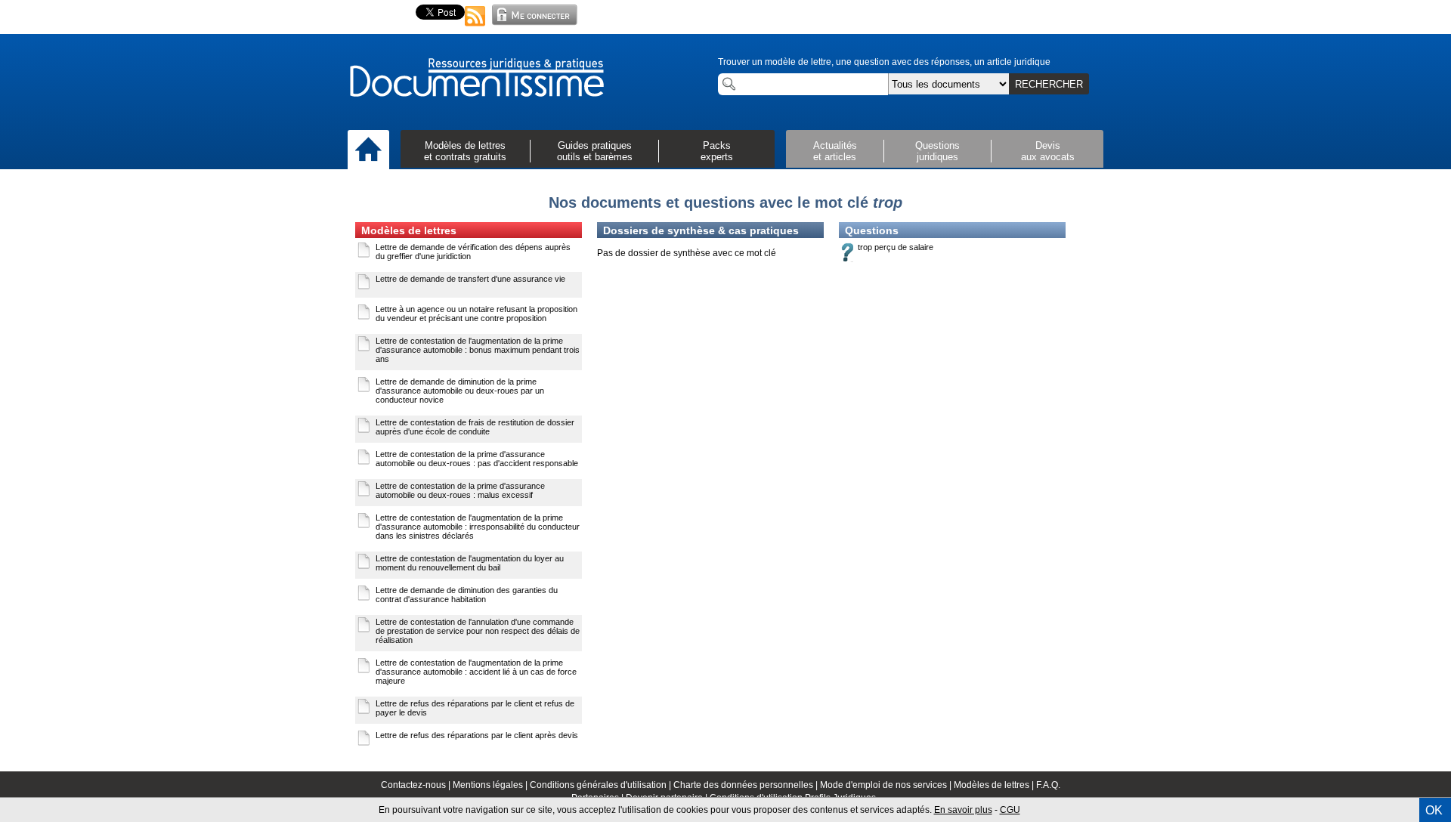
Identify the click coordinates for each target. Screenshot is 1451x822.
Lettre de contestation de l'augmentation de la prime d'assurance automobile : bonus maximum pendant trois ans (478, 349)
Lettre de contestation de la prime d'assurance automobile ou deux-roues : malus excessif (460, 490)
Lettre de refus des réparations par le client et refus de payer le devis (475, 708)
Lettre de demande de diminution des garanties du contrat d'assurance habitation (467, 595)
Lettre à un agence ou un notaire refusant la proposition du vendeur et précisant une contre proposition (476, 313)
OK (1434, 810)
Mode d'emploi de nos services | (887, 785)
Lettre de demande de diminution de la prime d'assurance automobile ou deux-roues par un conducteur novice (460, 390)
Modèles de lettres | (995, 785)
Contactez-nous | (417, 785)
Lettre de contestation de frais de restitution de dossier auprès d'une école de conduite (475, 427)
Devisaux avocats (1048, 151)
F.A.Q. (1048, 785)
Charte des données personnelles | (746, 785)
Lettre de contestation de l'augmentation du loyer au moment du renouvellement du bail (470, 563)
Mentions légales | (491, 785)
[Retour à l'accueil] (476, 78)
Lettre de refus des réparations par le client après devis (477, 735)
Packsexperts (717, 151)
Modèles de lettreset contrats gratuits (465, 151)
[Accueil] (368, 150)
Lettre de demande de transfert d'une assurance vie (470, 278)
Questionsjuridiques (937, 151)
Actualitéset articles (835, 151)
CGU (1010, 810)
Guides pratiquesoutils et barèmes (595, 151)
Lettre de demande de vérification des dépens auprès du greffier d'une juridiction (473, 252)
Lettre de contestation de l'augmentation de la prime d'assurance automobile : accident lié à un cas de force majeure (476, 671)
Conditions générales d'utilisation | (601, 785)
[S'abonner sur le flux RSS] (475, 27)
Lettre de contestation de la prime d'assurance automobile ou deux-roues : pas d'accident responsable (477, 459)
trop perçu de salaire (895, 247)
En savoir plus (963, 810)
